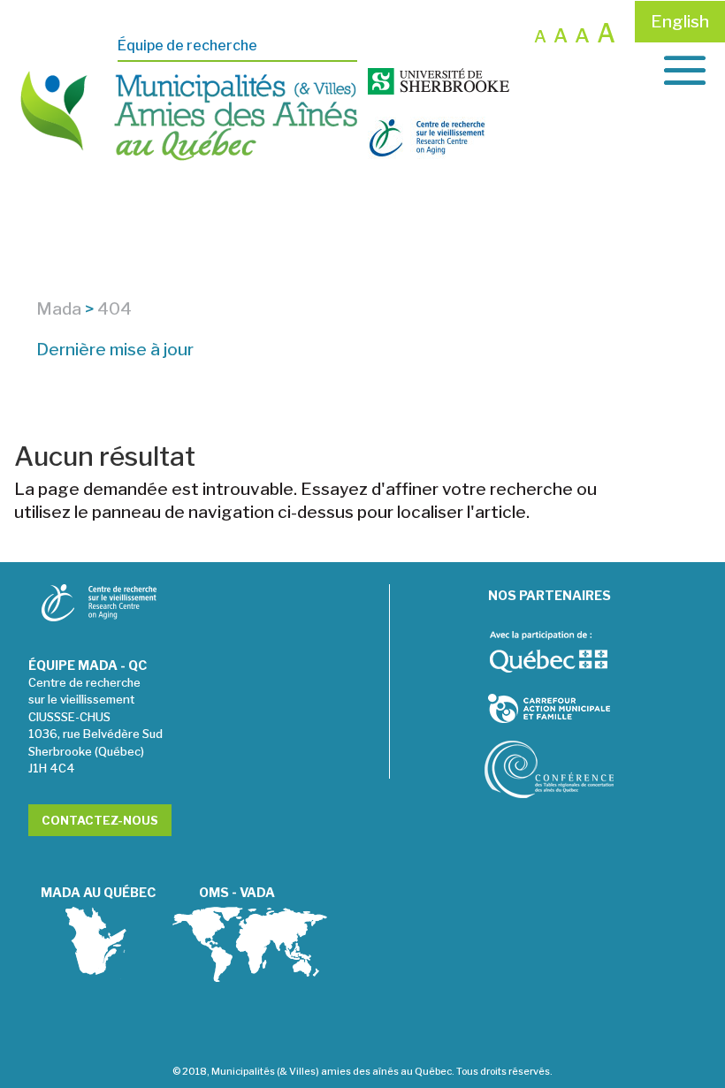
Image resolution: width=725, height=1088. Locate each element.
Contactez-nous (100, 820)
